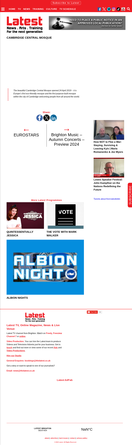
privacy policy (82, 438)
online (22, 336)
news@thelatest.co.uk (24, 371)
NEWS (26, 9)
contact (72, 438)
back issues (63, 438)
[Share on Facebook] (39, 120)
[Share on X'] (46, 120)
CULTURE (51, 9)
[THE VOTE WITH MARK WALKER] (65, 215)
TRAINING (38, 9)
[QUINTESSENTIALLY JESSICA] (25, 215)
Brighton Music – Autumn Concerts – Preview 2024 (66, 139)
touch (9, 347)
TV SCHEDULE (68, 9)
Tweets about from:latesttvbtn (107, 199)
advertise (54, 438)
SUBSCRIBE (130, 195)
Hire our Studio (14, 356)
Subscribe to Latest (66, 3)
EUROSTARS (26, 135)
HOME (12, 9)
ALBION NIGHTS (17, 297)
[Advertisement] (46, 175)
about (47, 438)
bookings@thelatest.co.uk (37, 361)
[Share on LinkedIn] (53, 120)
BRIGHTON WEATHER (65, 429)
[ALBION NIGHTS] (45, 267)
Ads (56, 347)
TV (19, 9)
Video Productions (16, 351)
